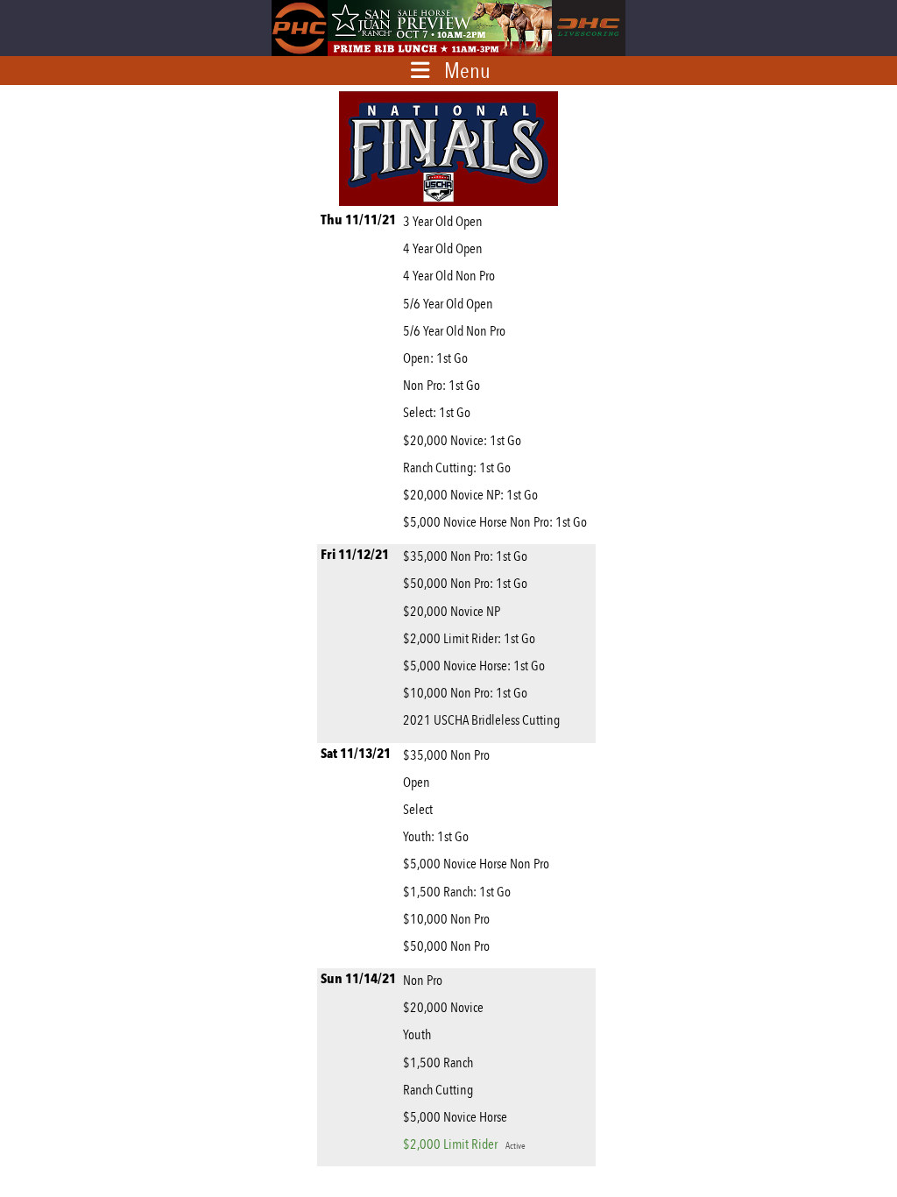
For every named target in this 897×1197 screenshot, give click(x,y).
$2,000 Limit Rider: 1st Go (469, 638)
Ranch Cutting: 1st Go (457, 467)
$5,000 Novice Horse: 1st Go (474, 665)
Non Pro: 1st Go (441, 385)
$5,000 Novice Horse (455, 1116)
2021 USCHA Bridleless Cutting (481, 720)
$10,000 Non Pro (446, 918)
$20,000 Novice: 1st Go (462, 440)
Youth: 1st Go (436, 836)
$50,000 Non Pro (446, 946)
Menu (467, 70)
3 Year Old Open (443, 221)
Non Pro (422, 980)
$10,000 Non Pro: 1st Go (465, 692)
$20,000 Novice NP (451, 611)
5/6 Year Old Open (448, 303)
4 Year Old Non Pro (449, 275)
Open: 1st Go (435, 358)
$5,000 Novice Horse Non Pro (476, 863)
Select (418, 809)
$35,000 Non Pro (446, 755)
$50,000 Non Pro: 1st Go (465, 583)
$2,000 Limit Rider (464, 1144)
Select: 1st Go (436, 412)
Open (416, 782)
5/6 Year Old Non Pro (454, 330)
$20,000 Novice (443, 1007)
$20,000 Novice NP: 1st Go (470, 494)
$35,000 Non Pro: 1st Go (465, 556)
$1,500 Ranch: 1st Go (457, 891)
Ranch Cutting (438, 1089)
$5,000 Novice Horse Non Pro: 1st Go (495, 522)
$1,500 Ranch (438, 1062)
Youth (417, 1034)
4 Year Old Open (443, 248)
